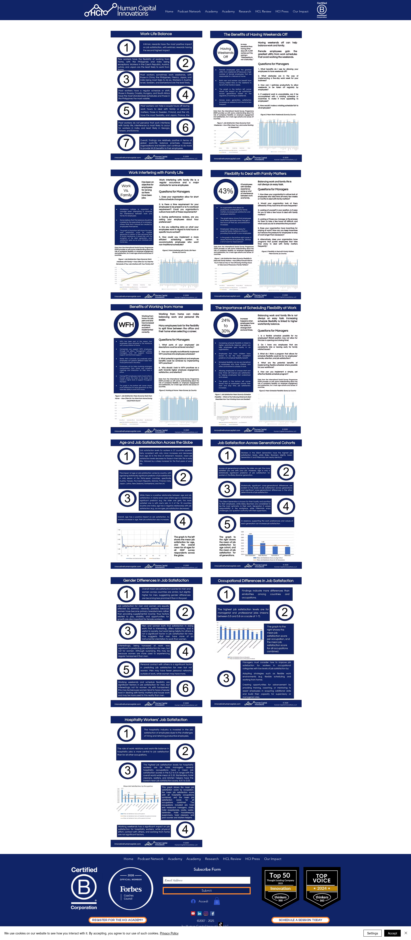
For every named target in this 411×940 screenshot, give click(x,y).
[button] (217, 901)
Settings (372, 933)
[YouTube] (193, 913)
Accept (392, 933)
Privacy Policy (169, 933)
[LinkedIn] (199, 913)
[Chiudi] (405, 933)
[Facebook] (212, 913)
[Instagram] (206, 913)
